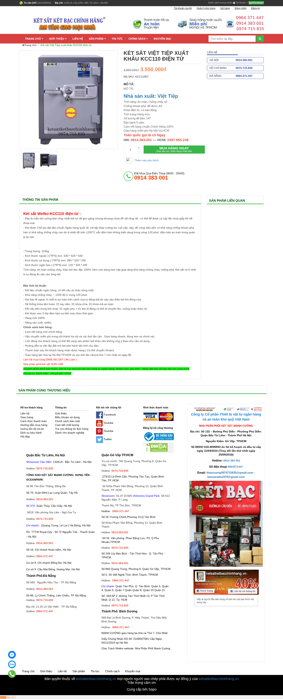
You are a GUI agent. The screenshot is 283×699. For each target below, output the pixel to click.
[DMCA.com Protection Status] (155, 447)
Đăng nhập (240, 8)
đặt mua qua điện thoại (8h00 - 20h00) (159, 176)
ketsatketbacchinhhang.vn (96, 679)
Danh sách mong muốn (220, 2)
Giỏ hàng (258, 2)
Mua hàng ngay (174, 149)
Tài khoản (240, 2)
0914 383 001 (231, 460)
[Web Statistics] (7, 697)
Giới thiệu (56, 38)
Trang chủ (33, 38)
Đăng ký (255, 8)
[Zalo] (12, 664)
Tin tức (117, 38)
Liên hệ (77, 38)
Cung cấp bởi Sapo (142, 689)
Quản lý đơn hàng (206, 8)
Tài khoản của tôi (183, 8)
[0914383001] (12, 674)
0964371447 (235, 466)
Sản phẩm (96, 38)
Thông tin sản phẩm (40, 200)
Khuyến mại (162, 38)
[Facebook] (12, 655)
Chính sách (137, 38)
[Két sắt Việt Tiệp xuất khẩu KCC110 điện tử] (28, 160)
